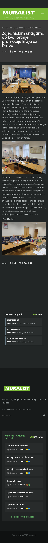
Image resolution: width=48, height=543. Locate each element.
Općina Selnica (14, 481)
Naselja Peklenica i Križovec (20, 469)
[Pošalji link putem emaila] (31, 51)
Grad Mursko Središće (17, 445)
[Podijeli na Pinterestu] (20, 51)
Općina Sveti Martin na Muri (20, 492)
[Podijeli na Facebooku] (10, 51)
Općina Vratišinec (15, 504)
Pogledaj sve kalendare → (24, 516)
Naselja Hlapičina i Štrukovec (21, 457)
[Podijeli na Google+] (25, 51)
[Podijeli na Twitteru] (15, 51)
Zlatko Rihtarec (35, 28)
